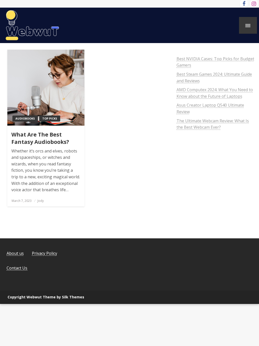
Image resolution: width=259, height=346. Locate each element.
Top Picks (49, 118)
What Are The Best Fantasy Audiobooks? (40, 138)
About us (15, 253)
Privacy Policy (44, 253)
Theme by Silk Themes (63, 297)
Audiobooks (25, 118)
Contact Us (17, 268)
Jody (40, 201)
